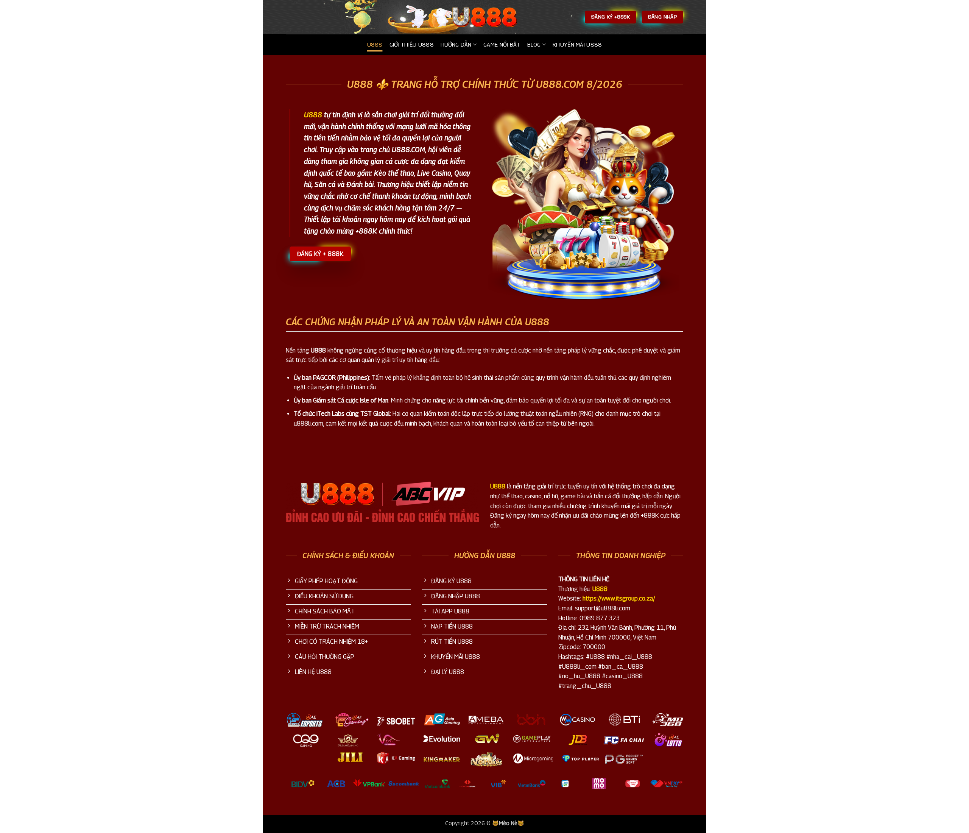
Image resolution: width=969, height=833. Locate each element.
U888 (375, 44)
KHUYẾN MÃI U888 (577, 44)
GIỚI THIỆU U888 (411, 44)
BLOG (534, 44)
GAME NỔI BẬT (501, 44)
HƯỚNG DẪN (456, 44)
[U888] (484, 17)
